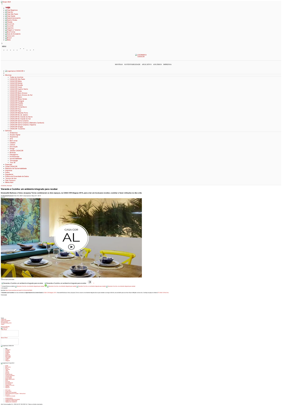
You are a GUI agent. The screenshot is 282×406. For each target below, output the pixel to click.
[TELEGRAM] (36, 50)
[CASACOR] (141, 56)
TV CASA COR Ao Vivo (163, 292)
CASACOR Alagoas (5, 320)
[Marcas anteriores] (2, 4)
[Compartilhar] (93, 283)
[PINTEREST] (20, 50)
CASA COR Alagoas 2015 (50, 292)
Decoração (9, 185)
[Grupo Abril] (6, 2)
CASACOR (3, 319)
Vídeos (2, 324)
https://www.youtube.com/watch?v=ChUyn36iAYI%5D (18, 290)
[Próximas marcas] (2, 43)
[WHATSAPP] (23, 50)
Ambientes (3, 185)
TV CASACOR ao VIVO (6, 323)
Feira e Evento (4, 321)
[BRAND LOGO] (14, 71)
